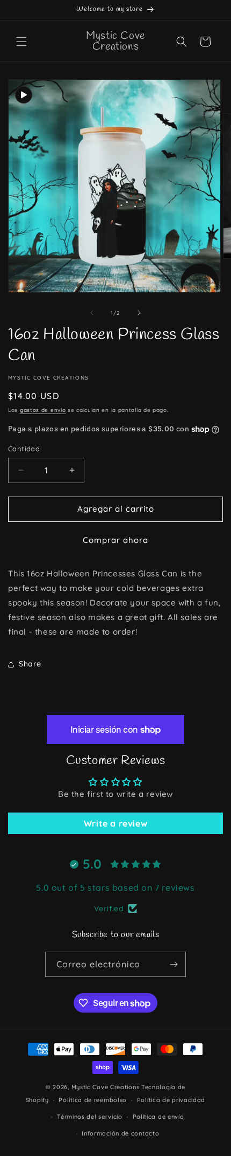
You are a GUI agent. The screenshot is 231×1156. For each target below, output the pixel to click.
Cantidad (24, 448)
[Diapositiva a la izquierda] (92, 313)
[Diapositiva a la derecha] (139, 313)
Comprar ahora (115, 540)
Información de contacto (120, 1133)
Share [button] (30, 664)
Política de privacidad (171, 1100)
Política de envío (158, 1116)
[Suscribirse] (173, 964)
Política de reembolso (93, 1100)
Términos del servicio (89, 1116)
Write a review (115, 823)
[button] (21, 41)
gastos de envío (43, 410)
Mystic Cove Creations (105, 1087)
